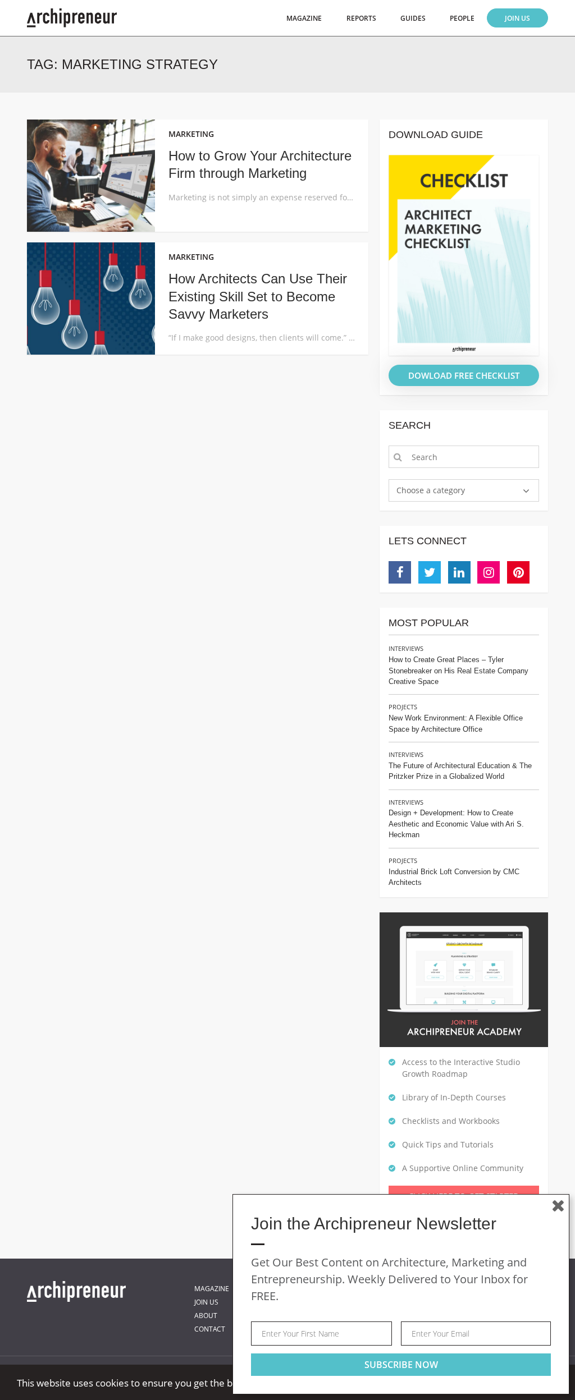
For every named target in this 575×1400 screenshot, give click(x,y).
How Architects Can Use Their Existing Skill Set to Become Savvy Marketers (257, 296)
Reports (361, 18)
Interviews (406, 648)
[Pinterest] (518, 572)
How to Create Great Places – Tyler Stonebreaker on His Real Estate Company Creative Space (458, 670)
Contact (209, 1329)
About (205, 1315)
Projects (403, 707)
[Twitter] (429, 572)
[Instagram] (488, 572)
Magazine (304, 18)
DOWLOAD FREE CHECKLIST (463, 375)
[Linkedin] (459, 572)
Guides (413, 18)
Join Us (517, 18)
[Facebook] (400, 572)
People (462, 18)
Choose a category (430, 490)
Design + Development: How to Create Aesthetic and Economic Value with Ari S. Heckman (456, 824)
